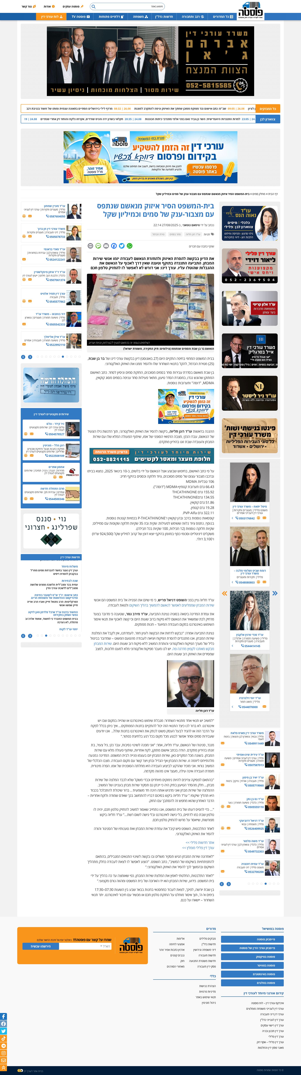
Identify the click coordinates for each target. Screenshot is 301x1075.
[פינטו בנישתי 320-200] (250, 436)
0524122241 (57, 238)
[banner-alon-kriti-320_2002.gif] (250, 308)
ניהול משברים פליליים (54, 341)
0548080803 (246, 582)
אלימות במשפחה (233, 736)
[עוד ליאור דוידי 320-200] (250, 266)
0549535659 (255, 787)
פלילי (260, 577)
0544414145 (252, 646)
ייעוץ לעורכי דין (30, 254)
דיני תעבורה (52, 210)
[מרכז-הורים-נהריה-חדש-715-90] (152, 462)
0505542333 (57, 303)
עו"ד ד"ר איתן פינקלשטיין (49, 250)
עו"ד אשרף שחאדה (252, 776)
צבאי (254, 736)
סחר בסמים (175, 234)
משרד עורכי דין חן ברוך (51, 207)
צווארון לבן (267, 119)
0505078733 (57, 215)
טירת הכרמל (158, 234)
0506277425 (255, 873)
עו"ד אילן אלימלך (54, 315)
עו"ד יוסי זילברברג (250, 698)
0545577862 (57, 280)
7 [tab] (253, 883)
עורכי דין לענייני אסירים (250, 513)
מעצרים (253, 758)
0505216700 (255, 808)
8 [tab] (249, 883)
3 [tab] (270, 883)
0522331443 (255, 851)
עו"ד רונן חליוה (193, 234)
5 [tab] (261, 883)
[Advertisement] (150, 569)
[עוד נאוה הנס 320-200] (250, 223)
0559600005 (255, 830)
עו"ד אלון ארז (256, 733)
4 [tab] (266, 883)
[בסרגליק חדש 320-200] (250, 350)
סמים (247, 736)
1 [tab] (278, 883)
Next (224, 593)
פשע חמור (246, 702)
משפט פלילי (261, 510)
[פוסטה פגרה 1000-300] (150, 157)
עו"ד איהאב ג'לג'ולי (252, 798)
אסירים (230, 866)
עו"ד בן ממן (58, 335)
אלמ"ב (237, 638)
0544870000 (249, 707)
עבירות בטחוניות (36, 231)
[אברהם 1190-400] (150, 61)
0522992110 (57, 323)
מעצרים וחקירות (243, 510)
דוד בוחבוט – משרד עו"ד (50, 292)
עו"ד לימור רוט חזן (253, 755)
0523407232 (255, 765)
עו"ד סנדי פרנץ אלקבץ (249, 635)
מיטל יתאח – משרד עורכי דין (250, 506)
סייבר (27, 339)
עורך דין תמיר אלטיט (52, 272)
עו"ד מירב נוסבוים (253, 841)
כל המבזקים (268, 109)
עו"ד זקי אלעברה (253, 819)
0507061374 (57, 258)
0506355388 (57, 346)
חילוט (42, 254)
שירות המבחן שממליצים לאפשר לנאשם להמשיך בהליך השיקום (171, 605)
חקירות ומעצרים (246, 577)
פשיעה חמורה (251, 638)
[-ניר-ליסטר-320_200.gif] (250, 393)
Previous (275, 593)
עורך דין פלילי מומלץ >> (198, 847)
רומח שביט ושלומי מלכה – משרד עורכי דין (250, 572)
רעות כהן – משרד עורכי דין (248, 863)
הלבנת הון (52, 254)
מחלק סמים (258, 194)
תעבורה (260, 641)
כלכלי (62, 254)
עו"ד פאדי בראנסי (54, 227)
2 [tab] (274, 883)
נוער (235, 844)
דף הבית (273, 194)
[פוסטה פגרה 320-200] (186, 422)
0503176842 (246, 518)
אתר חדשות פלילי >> (200, 842)
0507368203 (255, 743)
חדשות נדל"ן (164, 16)
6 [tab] (257, 883)
